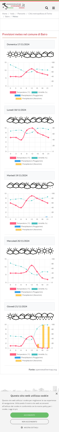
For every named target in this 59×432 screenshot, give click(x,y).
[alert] (29, 411)
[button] (29, 427)
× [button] (56, 394)
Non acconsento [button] (29, 422)
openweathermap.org (46, 369)
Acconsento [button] (29, 415)
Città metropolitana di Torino (40, 13)
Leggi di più (13, 409)
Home (4, 13)
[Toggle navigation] (46, 8)
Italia (12, 13)
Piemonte (21, 13)
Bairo (7, 16)
